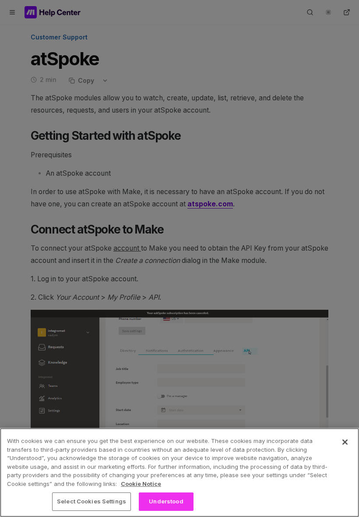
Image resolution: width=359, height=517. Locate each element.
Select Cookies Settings (91, 501)
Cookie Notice (141, 483)
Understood (166, 501)
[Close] (345, 442)
